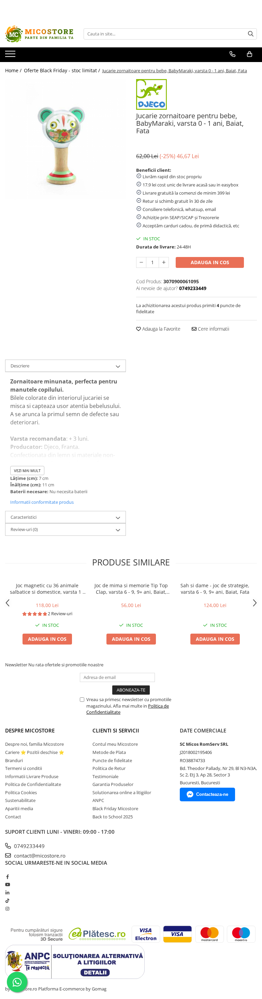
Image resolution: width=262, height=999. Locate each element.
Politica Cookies (21, 792)
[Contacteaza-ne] (232, 54)
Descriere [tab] (20, 366)
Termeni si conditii (23, 768)
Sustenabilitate (20, 800)
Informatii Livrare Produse (31, 776)
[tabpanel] (65, 139)
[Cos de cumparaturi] (249, 54)
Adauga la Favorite (160, 329)
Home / (14, 70)
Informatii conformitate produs (42, 502)
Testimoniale (105, 776)
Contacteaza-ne (212, 794)
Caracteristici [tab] (24, 517)
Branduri (14, 760)
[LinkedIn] (7, 893)
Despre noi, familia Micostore (34, 744)
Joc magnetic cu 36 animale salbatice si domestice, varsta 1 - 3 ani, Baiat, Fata (47, 588)
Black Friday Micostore (115, 808)
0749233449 (29, 846)
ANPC (98, 800)
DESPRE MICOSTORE (30, 730)
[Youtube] (7, 884)
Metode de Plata (109, 752)
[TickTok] (7, 900)
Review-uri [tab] (24, 529)
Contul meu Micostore (115, 744)
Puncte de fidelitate (112, 760)
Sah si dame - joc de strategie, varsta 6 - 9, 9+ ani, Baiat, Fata (214, 588)
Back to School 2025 (112, 817)
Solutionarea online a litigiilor (121, 792)
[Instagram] (7, 909)
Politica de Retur (109, 768)
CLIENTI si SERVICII (115, 730)
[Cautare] (251, 34)
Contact (13, 817)
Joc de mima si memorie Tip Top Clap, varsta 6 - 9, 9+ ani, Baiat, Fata (131, 588)
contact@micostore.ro (39, 855)
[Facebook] (7, 877)
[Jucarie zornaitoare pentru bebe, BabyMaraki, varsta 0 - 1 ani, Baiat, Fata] (65, 139)
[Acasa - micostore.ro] (39, 34)
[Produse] (11, 56)
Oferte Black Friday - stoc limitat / (62, 70)
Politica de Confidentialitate (33, 784)
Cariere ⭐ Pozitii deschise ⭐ (34, 752)
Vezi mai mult (27, 470)
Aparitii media (19, 808)
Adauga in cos (210, 262)
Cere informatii (212, 329)
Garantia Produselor (112, 784)
